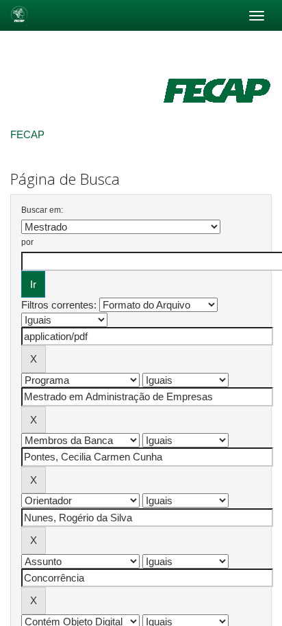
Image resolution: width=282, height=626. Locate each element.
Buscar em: (42, 210)
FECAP (27, 134)
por (27, 242)
